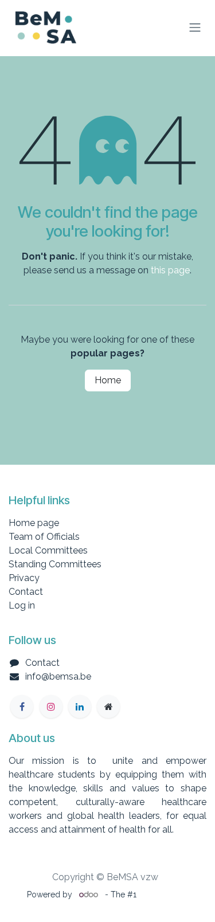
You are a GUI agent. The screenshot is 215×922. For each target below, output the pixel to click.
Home (108, 380)
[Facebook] (21, 706)
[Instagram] (51, 706)
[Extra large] (108, 706)
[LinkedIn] (79, 706)
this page (170, 270)
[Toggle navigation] (194, 28)
